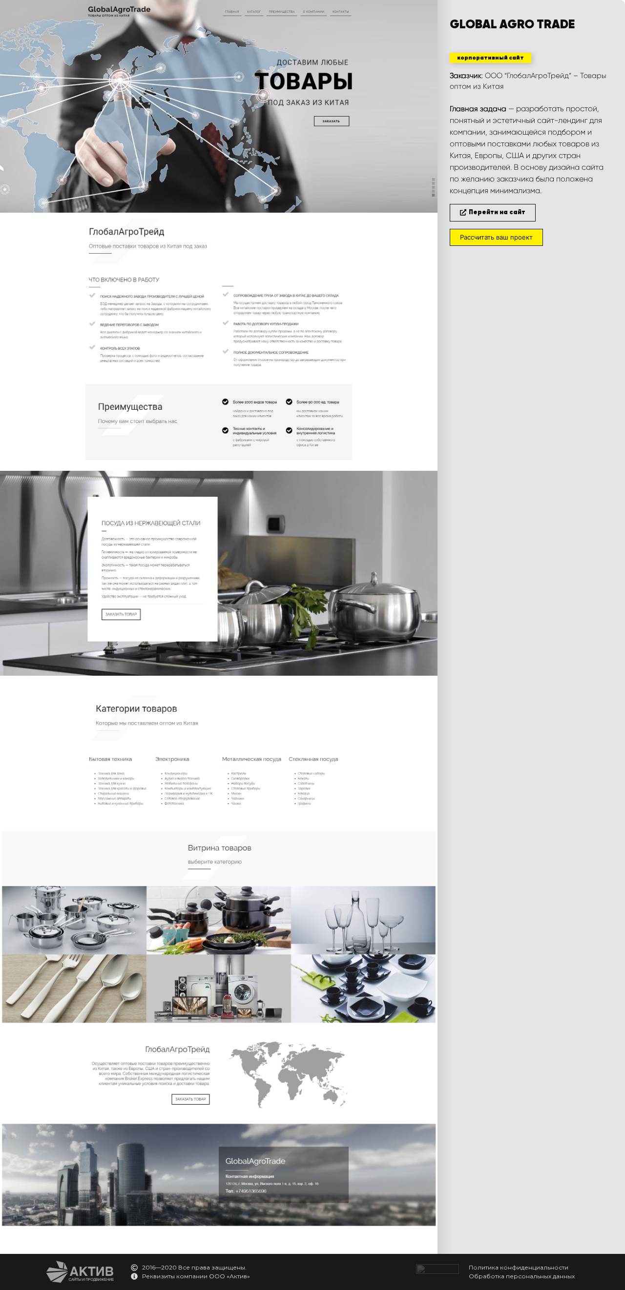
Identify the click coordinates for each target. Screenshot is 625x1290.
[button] (490, 58)
